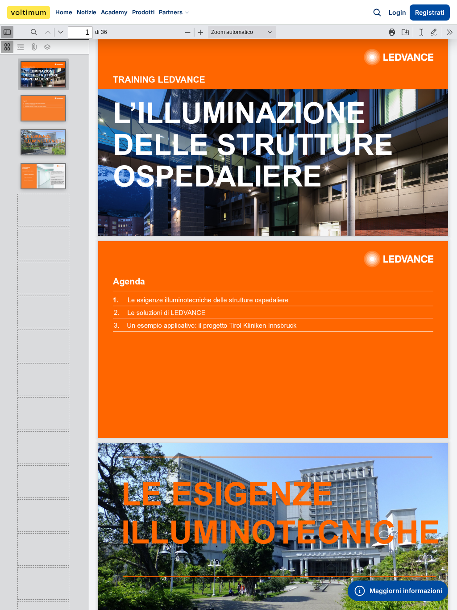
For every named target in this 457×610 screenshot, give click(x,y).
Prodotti (143, 12)
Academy (114, 12)
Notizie (86, 12)
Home (63, 12)
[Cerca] (377, 12)
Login (397, 12)
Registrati (430, 12)
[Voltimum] (28, 12)
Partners (171, 12)
